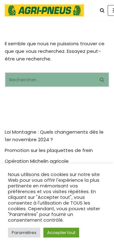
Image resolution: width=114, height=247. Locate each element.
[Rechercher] (102, 10)
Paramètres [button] (24, 233)
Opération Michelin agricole (37, 161)
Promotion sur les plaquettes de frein (49, 150)
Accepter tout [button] (61, 233)
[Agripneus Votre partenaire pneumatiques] (46, 10)
